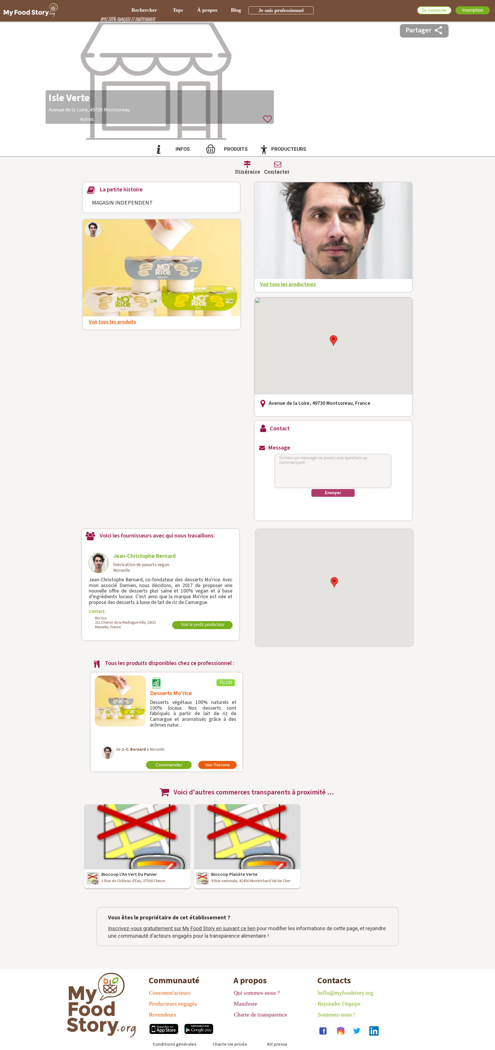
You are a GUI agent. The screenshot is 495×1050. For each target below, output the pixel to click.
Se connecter (434, 10)
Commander (169, 765)
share (438, 30)
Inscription (472, 10)
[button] (333, 340)
